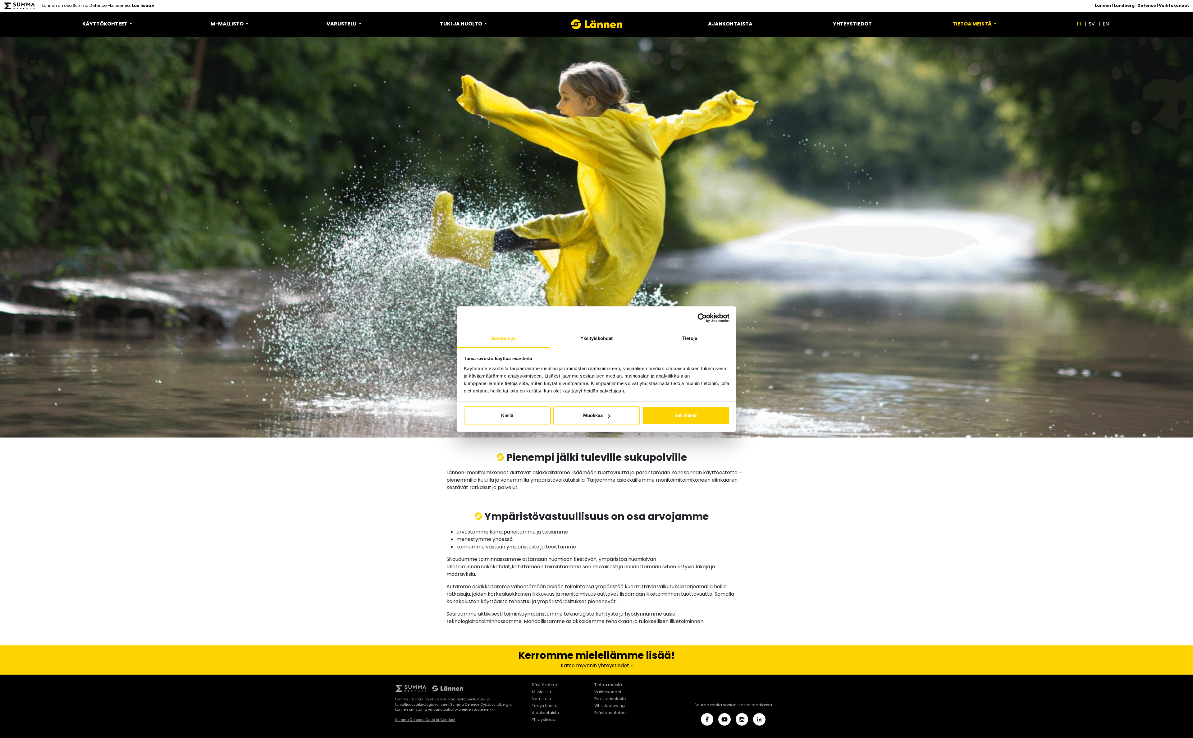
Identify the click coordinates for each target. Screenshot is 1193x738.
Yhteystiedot (852, 24)
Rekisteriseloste (610, 699)
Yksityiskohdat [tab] (596, 338)
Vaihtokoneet (1174, 5)
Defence (1146, 5)
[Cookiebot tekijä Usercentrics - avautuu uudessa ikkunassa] (702, 318)
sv (1092, 24)
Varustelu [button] (342, 24)
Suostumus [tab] (503, 338)
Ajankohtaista (730, 24)
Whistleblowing (609, 706)
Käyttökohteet (546, 685)
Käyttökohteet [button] (105, 24)
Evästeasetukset (610, 713)
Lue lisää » (143, 5)
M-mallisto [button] (228, 24)
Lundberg (1124, 5)
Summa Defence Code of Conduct (425, 720)
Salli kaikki (685, 415)
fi (1079, 24)
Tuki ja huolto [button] (461, 24)
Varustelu (541, 699)
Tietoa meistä (608, 685)
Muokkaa (593, 415)
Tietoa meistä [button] (973, 24)
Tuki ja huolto (545, 706)
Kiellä (507, 415)
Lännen (1103, 5)
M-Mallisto (542, 692)
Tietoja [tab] (689, 338)
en (1106, 24)
